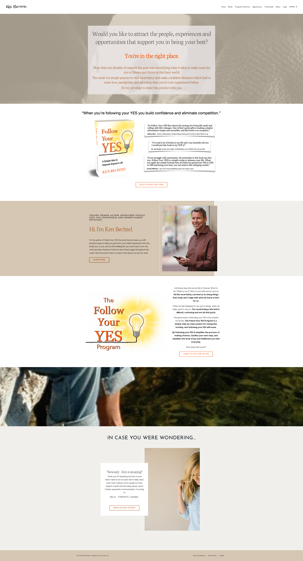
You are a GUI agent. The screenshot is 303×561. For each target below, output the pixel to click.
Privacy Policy (212, 555)
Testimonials (268, 7)
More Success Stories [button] (124, 508)
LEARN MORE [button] (99, 260)
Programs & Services (242, 7)
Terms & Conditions (199, 555)
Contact (221, 555)
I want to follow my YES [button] (196, 354)
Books (230, 7)
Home (223, 7)
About (278, 7)
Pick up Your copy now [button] (151, 185)
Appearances (257, 7)
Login (285, 7)
